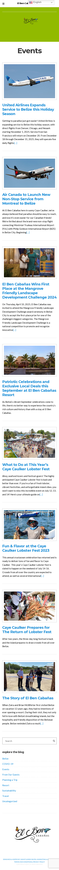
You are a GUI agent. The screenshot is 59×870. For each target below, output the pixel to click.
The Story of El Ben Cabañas (27, 698)
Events (5, 769)
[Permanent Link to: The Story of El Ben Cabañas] (29, 676)
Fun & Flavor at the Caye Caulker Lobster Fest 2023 (25, 548)
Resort (5, 785)
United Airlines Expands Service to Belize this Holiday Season (28, 109)
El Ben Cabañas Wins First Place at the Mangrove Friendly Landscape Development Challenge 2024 (29, 290)
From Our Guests (11, 774)
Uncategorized (9, 801)
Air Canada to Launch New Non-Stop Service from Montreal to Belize (26, 199)
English (37, 2)
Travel (5, 796)
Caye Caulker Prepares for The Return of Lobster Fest (26, 629)
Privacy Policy (39, 862)
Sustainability (9, 790)
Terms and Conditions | (23, 862)
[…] (15, 143)
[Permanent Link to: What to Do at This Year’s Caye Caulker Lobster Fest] (29, 442)
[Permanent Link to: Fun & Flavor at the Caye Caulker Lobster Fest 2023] (29, 524)
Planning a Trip (9, 779)
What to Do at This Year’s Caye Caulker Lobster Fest (25, 466)
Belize (5, 758)
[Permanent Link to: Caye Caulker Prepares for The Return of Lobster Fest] (29, 605)
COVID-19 (7, 763)
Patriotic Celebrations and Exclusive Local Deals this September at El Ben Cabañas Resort (29, 388)
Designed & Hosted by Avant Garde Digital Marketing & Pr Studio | (29, 859)
